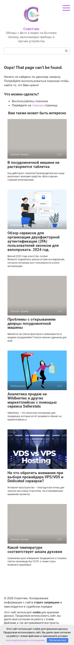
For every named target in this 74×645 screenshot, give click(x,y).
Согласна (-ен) (57, 640)
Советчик (31, 29)
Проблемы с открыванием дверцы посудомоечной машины (31, 323)
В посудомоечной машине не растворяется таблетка (33, 164)
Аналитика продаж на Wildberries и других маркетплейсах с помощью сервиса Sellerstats (32, 400)
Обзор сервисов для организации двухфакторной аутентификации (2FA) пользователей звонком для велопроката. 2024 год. (33, 241)
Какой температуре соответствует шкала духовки (34, 549)
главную (38, 105)
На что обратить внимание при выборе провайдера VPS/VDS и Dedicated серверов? (35, 477)
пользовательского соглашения (25, 640)
